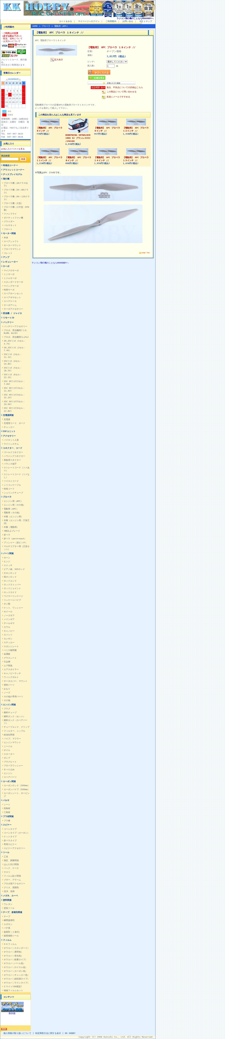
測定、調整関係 (11, 860)
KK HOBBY (70, 1033)
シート (7, 804)
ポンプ (7, 758)
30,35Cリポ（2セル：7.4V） (15, 349)
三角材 (7, 812)
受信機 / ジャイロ (12, 313)
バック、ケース (11, 868)
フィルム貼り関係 (12, 876)
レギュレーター (10, 262)
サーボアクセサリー (13, 309)
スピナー (7, 825)
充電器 (7, 419)
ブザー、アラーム (12, 880)
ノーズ (7, 692)
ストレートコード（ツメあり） (16, 469)
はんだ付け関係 (11, 864)
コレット (8, 253)
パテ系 (7, 928)
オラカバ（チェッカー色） (16, 975)
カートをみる (65, 21)
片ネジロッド (10, 573)
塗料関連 (7, 900)
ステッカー (9, 642)
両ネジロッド (10, 577)
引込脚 (7, 661)
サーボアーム (10, 305)
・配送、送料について (12, 38)
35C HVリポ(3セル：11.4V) (14, 389)
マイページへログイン (88, 21)
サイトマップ (145, 21)
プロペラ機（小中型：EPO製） (16, 208)
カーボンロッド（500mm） (17, 785)
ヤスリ (7, 872)
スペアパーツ (10, 777)
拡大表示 (58, 59)
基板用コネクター (12, 460)
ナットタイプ (10, 836)
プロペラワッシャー (13, 765)
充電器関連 (8, 415)
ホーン (7, 557)
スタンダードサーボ (13, 282)
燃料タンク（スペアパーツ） (15, 721)
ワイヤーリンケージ (13, 596)
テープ (7, 916)
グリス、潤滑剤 (11, 887)
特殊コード (9, 489)
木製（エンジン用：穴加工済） (16, 521)
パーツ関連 (8, 553)
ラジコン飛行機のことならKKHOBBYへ (135, 18)
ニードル (8, 746)
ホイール (8, 611)
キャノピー (9, 631)
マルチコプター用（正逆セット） (16, 547)
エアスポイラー (11, 669)
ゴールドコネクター (13, 452)
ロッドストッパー (12, 584)
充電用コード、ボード (14, 423)
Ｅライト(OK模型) (13, 986)
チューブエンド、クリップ (16, 727)
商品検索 (5, 156)
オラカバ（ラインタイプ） (16, 982)
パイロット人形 (11, 440)
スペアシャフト (11, 241)
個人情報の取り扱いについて (17, 1033)
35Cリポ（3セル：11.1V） (13, 355)
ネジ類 (7, 604)
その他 (7, 700)
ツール (6, 852)
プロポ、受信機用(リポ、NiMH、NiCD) (16, 331)
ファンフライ (10, 214)
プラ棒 (7, 820)
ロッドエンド (10, 581)
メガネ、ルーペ (10, 895)
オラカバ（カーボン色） (15, 971)
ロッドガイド (10, 592)
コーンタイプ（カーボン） (16, 833)
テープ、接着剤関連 (12, 912)
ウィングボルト (11, 677)
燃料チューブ (10, 712)
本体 (6, 237)
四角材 (7, 808)
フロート (8, 229)
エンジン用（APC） (13, 501)
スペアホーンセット (13, 293)
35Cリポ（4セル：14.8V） (13, 362)
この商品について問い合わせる (122, 91)
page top (146, 252)
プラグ (7, 708)
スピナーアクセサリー (14, 848)
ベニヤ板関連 (10, 650)
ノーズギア (9, 615)
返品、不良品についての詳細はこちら (125, 87)
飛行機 (6, 179)
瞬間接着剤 (9, 920)
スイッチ (8, 565)
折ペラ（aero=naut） (15, 538)
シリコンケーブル (12, 485)
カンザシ (8, 638)
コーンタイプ (10, 829)
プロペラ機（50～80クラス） (16, 191)
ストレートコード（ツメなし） (16, 475)
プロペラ (7, 497)
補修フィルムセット (13, 990)
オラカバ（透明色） (13, 952)
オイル (7, 750)
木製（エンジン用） (13, 516)
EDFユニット (9, 431)
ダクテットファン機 (13, 217)
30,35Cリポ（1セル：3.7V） (15, 342)
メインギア (9, 619)
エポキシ (8, 924)
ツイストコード (11, 481)
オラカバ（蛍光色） (13, 956)
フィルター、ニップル (14, 731)
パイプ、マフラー (12, 738)
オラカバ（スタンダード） (16, 948)
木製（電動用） (11, 527)
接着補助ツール (11, 935)
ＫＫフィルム (10, 944)
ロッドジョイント (12, 588)
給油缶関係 (9, 734)
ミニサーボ (9, 274)
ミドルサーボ (10, 278)
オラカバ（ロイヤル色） (15, 967)
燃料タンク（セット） (14, 716)
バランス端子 (10, 464)
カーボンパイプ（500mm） (17, 789)
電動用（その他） (12, 512)
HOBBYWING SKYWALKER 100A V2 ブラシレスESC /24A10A (78, 138)
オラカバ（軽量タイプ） (15, 959)
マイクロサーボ (11, 270)
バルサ (6, 800)
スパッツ (8, 634)
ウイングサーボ (11, 286)
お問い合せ (127, 21)
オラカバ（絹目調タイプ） (16, 979)
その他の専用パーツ (13, 696)
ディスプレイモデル (12, 174)
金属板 (7, 654)
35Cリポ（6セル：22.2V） (13, 376)
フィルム (7, 940)
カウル (7, 627)
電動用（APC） (11, 509)
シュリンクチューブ (13, 492)
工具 (6, 856)
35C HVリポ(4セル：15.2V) (14, 396)
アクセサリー (9, 436)
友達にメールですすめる (118, 97)
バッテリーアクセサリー (15, 326)
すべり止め (9, 769)
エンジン (8, 773)
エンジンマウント (12, 742)
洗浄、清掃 (9, 891)
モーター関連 (9, 233)
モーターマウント (12, 245)
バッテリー (8, 322)
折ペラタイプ (10, 840)
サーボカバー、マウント (15, 681)
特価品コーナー (10, 165)
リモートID (8, 317)
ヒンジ (7, 561)
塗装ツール (9, 908)
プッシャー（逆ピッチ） (15, 542)
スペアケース (10, 301)
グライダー (9, 221)
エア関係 (8, 665)
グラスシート (10, 658)
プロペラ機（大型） (13, 203)
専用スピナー (10, 844)
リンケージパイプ (12, 600)
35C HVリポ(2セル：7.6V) (14, 382)
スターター (9, 754)
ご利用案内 (111, 21)
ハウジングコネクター (14, 456)
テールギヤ (9, 623)
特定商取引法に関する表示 (48, 1033)
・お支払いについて (10, 41)
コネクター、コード (12, 448)
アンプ (6, 257)
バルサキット (10, 225)
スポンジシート (11, 646)
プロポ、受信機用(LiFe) (16, 337)
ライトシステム (11, 444)
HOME (35, 26)
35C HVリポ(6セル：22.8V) (14, 409)
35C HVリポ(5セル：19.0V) (14, 403)
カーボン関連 (9, 781)
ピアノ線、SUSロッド (14, 569)
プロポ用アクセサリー (14, 883)
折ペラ (7, 535)
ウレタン (8, 904)
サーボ (6, 266)
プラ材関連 (8, 816)
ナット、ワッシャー (13, 608)
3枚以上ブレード (12, 531)
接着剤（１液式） (12, 932)
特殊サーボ (9, 289)
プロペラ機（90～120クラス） (17, 198)
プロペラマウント (12, 249)
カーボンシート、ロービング (16, 794)
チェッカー (9, 427)
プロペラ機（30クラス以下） (16, 184)
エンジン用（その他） (14, 505)
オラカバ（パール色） (14, 963)
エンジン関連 (9, 704)
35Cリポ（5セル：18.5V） (13, 369)
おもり (7, 689)
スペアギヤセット (12, 297)
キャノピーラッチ (12, 673)
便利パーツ (9, 685)
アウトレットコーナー (13, 169)
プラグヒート (10, 762)
